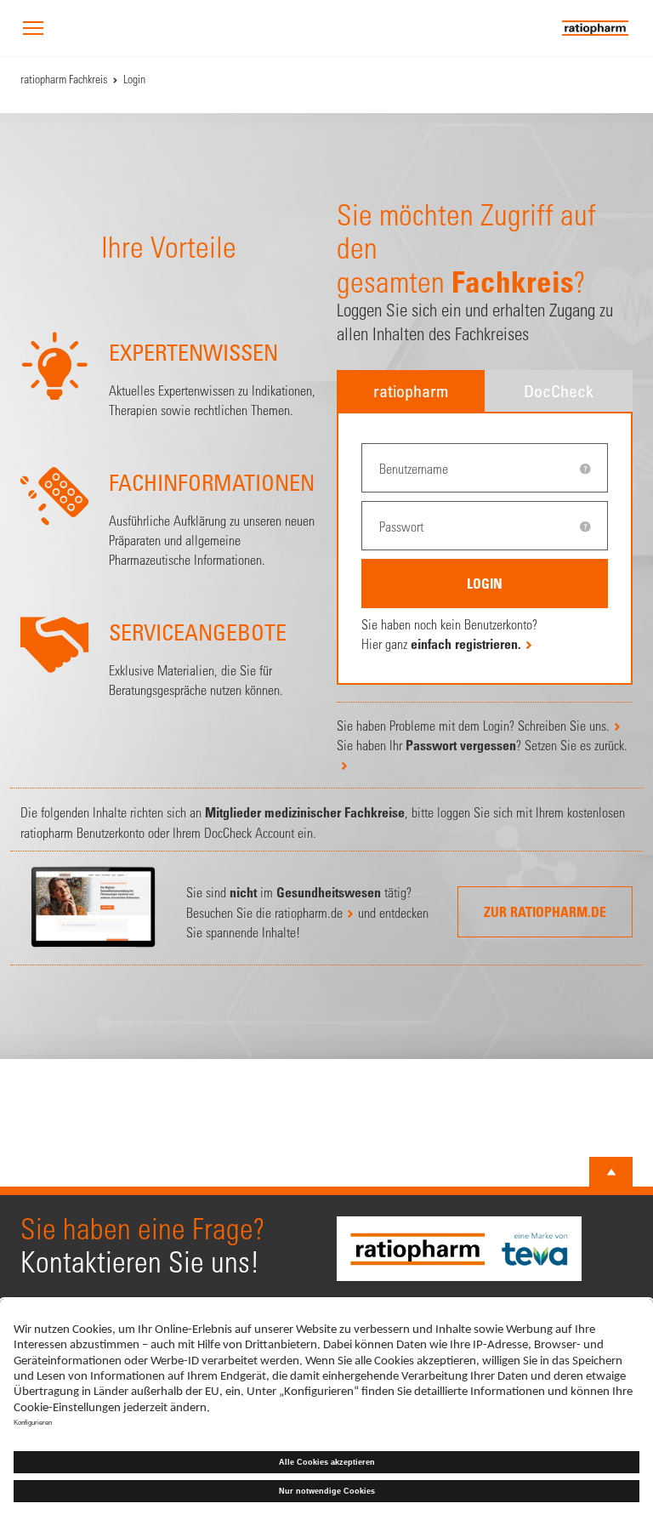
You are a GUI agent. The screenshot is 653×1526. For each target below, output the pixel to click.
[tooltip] (585, 468)
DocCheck (558, 390)
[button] (33, 30)
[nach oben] (611, 1172)
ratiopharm (410, 390)
